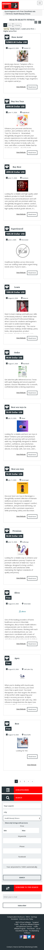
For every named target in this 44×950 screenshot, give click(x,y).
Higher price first (10, 31)
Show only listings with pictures (16, 823)
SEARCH (22, 878)
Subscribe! (22, 905)
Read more (32, 87)
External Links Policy (26, 919)
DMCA (28, 917)
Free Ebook (31, 929)
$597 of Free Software (23, 922)
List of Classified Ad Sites (27, 930)
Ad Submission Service (24, 926)
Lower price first (27, 29)
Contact (9, 947)
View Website (21, 87)
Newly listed (15, 29)
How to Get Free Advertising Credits (25, 947)
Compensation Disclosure (16, 917)
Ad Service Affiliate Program (29, 924)
